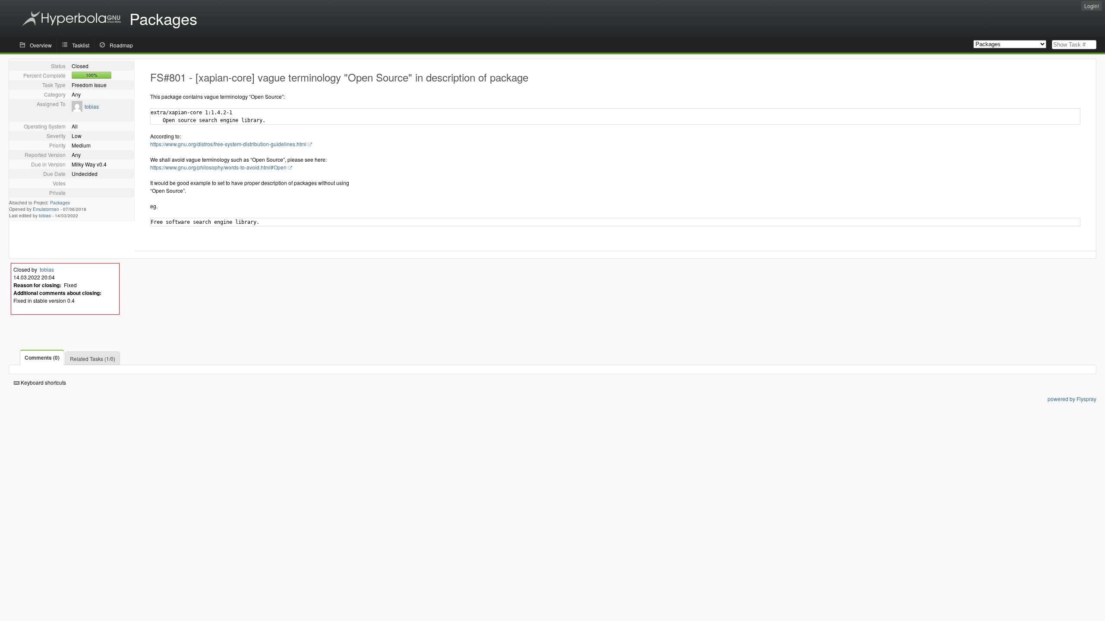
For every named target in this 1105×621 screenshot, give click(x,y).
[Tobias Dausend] (77, 109)
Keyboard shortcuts (42, 382)
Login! (1091, 5)
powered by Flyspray (1072, 398)
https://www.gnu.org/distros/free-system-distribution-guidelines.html (228, 143)
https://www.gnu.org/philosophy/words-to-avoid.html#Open (218, 167)
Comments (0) (42, 357)
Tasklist (80, 45)
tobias (92, 106)
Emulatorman (46, 209)
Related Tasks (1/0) (92, 358)
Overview (41, 45)
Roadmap (121, 45)
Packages (60, 203)
